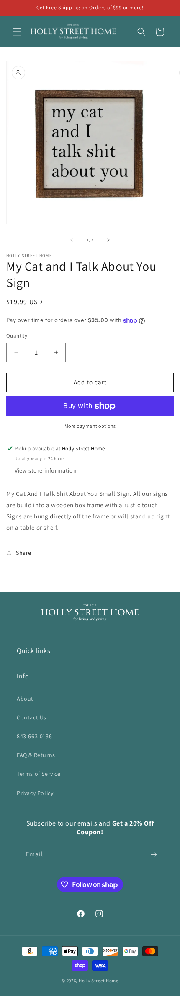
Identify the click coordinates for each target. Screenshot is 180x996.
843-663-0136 (34, 736)
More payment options (90, 426)
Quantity (16, 335)
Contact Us (31, 717)
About (25, 698)
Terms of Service (39, 773)
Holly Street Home (98, 980)
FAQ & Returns (36, 755)
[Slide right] (108, 240)
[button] (17, 32)
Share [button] (23, 552)
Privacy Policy (35, 793)
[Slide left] (71, 240)
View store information (46, 470)
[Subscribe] (153, 854)
